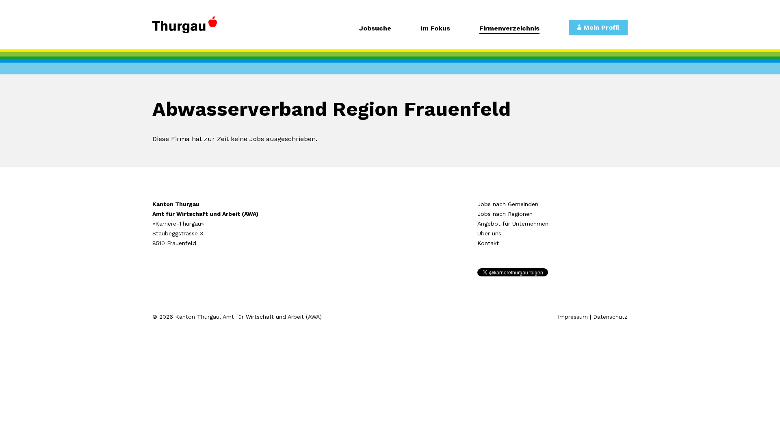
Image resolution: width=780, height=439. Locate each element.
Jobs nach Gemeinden (507, 204)
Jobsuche (375, 28)
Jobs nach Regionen (505, 214)
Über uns (489, 233)
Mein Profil (600, 27)
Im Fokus (435, 28)
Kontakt (488, 243)
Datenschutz (610, 316)
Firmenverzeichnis (509, 28)
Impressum (573, 316)
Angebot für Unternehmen (512, 223)
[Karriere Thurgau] (207, 28)
